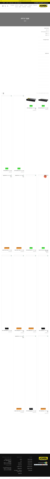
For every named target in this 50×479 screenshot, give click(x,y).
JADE (46, 33)
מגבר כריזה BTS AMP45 (8, 170)
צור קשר (16, 6)
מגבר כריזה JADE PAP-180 (19, 250)
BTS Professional (44, 31)
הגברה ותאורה (19, 466)
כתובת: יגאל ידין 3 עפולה (8, 459)
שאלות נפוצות (30, 459)
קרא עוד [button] (25, 20)
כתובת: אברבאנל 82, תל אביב (7, 467)
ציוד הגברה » (35, 5)
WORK (46, 35)
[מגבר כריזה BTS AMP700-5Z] (43, 372)
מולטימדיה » (12, 5)
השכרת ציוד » (24, 6)
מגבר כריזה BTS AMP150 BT (31, 250)
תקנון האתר (30, 470)
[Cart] (2, 6)
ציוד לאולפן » (21, 5)
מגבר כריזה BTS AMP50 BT (31, 330)
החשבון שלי (20, 462)
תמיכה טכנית (30, 464)
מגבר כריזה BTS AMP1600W (31, 410)
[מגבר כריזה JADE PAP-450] (7, 211)
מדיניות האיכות (29, 466)
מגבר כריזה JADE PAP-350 (19, 410)
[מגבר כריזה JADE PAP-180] (19, 211)
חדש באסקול (20, 468)
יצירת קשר (20, 473)
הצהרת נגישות (29, 468)
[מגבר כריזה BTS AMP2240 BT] (19, 291)
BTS (46, 30)
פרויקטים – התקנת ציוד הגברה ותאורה (18, 471)
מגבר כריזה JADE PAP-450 (7, 250)
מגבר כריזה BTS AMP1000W (7, 330)
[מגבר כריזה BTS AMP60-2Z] (19, 131)
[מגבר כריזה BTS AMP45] (7, 131)
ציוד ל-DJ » (16, 5)
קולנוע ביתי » (29, 6)
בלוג (21, 461)
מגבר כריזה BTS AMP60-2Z (19, 170)
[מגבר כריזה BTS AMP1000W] (7, 291)
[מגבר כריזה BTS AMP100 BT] (43, 100)
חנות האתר (20, 464)
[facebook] (4, 2)
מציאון (15, 2)
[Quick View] (41, 104)
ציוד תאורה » (30, 5)
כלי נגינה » (25, 5)
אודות (7, 2)
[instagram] (3, 2)
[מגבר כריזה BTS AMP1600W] (31, 372)
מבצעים (20, 6)
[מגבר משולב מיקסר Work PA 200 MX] (43, 211)
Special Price (19, 2)
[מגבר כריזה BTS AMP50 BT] (31, 291)
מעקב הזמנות (11, 2)
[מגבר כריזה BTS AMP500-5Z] (43, 291)
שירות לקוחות (30, 462)
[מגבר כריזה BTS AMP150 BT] (31, 211)
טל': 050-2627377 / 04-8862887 (7, 461)
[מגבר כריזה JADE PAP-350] (19, 372)
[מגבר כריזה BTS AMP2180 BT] (31, 100)
